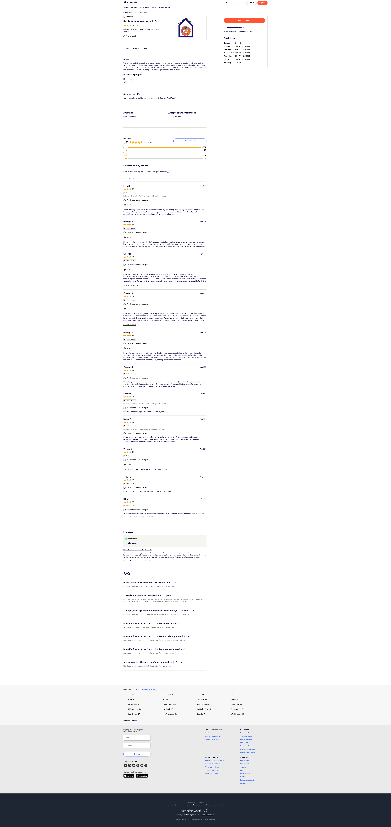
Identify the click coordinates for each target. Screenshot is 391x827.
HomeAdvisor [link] (128, 13)
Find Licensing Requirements (185, 557)
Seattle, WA (201, 714)
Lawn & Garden (144, 7)
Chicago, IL (201, 694)
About (126, 49)
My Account (244, 733)
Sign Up (262, 3)
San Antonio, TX (237, 709)
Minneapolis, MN (169, 704)
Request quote (244, 20)
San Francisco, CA (170, 714)
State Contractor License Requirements (137, 550)
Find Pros (208, 733)
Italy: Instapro (196, 805)
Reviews (136, 49)
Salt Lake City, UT (204, 709)
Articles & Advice (164, 7)
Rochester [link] (143, 13)
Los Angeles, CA (203, 699)
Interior (126, 7)
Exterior (134, 7)
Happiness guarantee (248, 780)
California (190, 810)
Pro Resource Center (212, 767)
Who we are (244, 764)
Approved (129, 17)
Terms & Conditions (208, 815)
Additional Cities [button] (129, 720)
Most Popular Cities (131, 690)
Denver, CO (133, 699)
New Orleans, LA (204, 704)
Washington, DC (237, 714)
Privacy (183, 810)
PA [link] (136, 13)
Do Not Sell (197, 810)
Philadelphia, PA (135, 709)
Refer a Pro (244, 743)
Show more (132, 543)
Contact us (244, 777)
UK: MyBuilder (222, 805)
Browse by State (148, 690)
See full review (129, 285)
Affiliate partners (246, 783)
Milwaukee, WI (134, 704)
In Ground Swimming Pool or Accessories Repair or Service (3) (147, 172)
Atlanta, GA (133, 694)
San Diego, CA (134, 714)
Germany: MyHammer (183, 805)
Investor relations (246, 773)
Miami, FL (235, 699)
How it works (244, 760)
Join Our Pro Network (212, 764)
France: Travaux (169, 805)
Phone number (132, 36)
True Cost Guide (246, 736)
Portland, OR (168, 709)
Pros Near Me (245, 746)
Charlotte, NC (168, 694)
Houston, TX (167, 699)
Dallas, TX (235, 694)
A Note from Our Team (248, 749)
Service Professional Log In (214, 760)
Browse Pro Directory (212, 736)
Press (242, 770)
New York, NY (236, 704)
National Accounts (211, 773)
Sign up (137, 754)
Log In (251, 3)
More (154, 7)
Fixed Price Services (212, 739)
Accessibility (206, 811)
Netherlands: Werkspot (209, 805)
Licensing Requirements (248, 752)
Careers (243, 767)
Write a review (190, 141)
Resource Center (246, 739)
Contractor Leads (211, 770)
